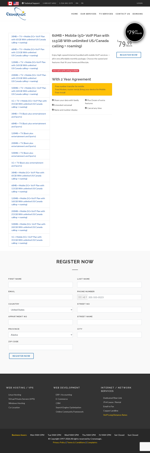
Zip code (13, 341)
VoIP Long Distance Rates (115, 415)
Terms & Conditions (76, 442)
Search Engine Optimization (68, 407)
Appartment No (17, 316)
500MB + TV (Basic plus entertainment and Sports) (23, 154)
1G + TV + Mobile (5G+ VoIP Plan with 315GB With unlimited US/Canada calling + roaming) (29, 104)
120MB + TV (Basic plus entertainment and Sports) (23, 135)
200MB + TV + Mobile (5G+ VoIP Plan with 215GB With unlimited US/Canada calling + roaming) (28, 78)
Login (139, 3)
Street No (83, 304)
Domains (138, 14)
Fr (82, 3)
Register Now (129, 55)
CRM (58, 403)
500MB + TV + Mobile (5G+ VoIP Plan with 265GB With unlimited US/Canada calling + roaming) (28, 91)
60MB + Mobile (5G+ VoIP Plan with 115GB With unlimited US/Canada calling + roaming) (27, 188)
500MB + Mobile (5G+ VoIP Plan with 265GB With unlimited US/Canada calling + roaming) (28, 227)
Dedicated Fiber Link (112, 398)
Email (11, 291)
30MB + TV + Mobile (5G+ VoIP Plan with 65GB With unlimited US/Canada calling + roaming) (28, 39)
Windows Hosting (16, 403)
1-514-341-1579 (66, 3)
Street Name (85, 316)
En (77, 3)
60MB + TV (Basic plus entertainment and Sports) (28, 125)
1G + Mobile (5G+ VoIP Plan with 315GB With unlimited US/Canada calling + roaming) (26, 240)
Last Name (83, 279)
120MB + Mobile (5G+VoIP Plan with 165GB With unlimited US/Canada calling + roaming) (28, 201)
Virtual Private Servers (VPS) (21, 399)
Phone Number (86, 291)
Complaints (92, 442)
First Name (15, 279)
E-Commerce (62, 399)
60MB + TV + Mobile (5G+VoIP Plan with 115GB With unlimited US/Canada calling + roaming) (27, 52)
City (79, 329)
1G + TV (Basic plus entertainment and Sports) (27, 164)
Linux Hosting (14, 394)
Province (13, 329)
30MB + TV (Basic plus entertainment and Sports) (28, 115)
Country (13, 304)
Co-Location (14, 407)
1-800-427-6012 (49, 3)
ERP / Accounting (64, 394)
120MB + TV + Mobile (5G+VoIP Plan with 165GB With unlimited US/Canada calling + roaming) (28, 65)
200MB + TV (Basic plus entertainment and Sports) (23, 144)
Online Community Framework (69, 411)
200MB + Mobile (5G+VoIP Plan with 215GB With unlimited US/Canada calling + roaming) (28, 214)
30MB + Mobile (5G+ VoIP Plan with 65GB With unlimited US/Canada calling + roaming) (27, 175)
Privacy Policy (59, 442)
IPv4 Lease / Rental (112, 402)
